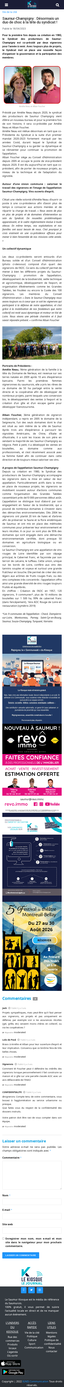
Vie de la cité (9, 12)
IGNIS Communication (35, 1381)
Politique (32, 1336)
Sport (32, 1344)
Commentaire (12, 1157)
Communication (34, 1347)
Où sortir (12, 1355)
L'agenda (12, 1352)
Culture (32, 1340)
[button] (23, 1290)
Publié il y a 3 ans (18, 1008)
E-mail (7, 1210)
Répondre (9, 1032)
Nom (6, 1195)
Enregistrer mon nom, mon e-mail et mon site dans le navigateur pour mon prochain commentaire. (33, 1242)
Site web (7, 1224)
